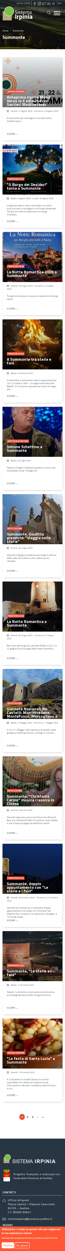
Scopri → (12, 134)
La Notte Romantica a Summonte (27, 623)
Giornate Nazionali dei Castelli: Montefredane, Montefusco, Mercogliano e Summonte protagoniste (32, 714)
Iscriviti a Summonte (3, 1129)
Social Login (23, 3)
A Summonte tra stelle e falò (29, 361)
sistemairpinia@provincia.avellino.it (30, 1219)
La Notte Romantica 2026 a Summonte (32, 274)
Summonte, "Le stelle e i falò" (29, 973)
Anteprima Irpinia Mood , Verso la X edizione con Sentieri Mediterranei (29, 100)
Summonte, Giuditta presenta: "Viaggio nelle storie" (29, 537)
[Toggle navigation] (57, 13)
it (59, 3)
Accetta (7, 1245)
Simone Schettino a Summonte (24, 448)
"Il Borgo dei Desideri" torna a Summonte (27, 186)
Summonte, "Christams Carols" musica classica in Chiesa (30, 800)
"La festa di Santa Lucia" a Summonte (31, 1060)
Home (5, 30)
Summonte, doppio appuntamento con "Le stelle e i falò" (27, 887)
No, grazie (22, 1245)
